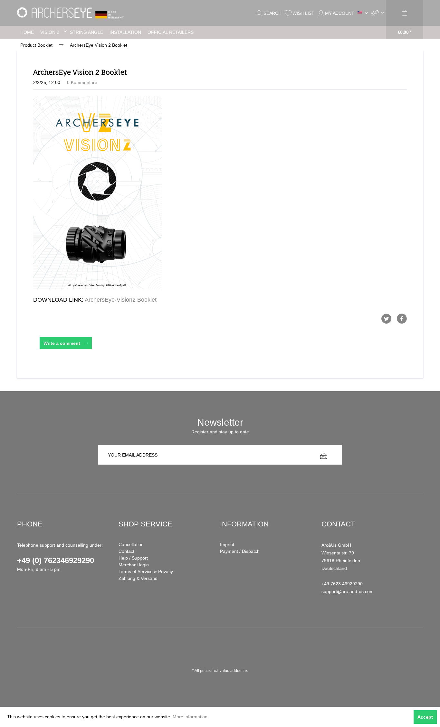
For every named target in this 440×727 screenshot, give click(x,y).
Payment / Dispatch (240, 551)
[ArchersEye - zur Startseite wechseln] (72, 13)
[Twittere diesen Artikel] (389, 319)
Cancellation (131, 544)
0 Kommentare (82, 82)
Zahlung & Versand (138, 578)
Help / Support (133, 558)
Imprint (227, 544)
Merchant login (134, 564)
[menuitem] (377, 13)
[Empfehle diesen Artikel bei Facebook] (402, 319)
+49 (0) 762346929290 (55, 560)
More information (190, 716)
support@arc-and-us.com (347, 591)
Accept (425, 717)
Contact (126, 551)
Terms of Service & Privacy (146, 571)
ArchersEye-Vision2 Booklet (121, 300)
